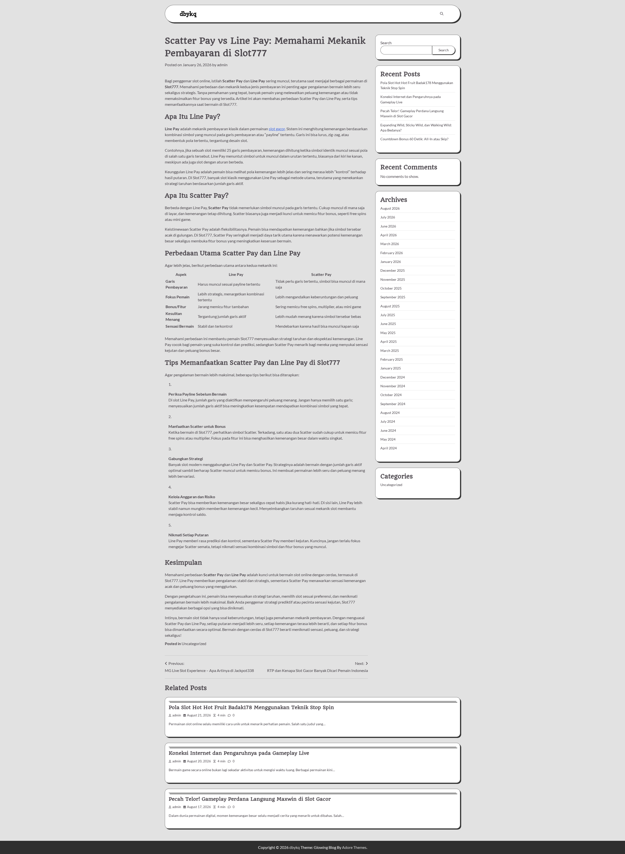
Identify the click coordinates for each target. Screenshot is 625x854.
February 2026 (391, 253)
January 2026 (390, 262)
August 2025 (390, 306)
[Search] (441, 13)
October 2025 (391, 288)
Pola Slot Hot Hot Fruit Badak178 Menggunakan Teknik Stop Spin (251, 707)
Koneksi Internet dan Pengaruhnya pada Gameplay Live (239, 753)
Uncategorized (194, 643)
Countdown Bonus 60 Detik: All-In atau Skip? (414, 139)
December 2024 (392, 377)
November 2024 (392, 386)
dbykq (188, 13)
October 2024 (391, 395)
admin (222, 64)
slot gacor (277, 128)
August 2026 (390, 208)
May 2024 (388, 439)
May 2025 (388, 333)
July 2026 (387, 217)
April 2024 (388, 448)
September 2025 (392, 297)
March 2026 (389, 244)
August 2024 (390, 413)
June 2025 (388, 324)
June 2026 (388, 226)
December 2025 (392, 271)
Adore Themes (354, 847)
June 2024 (388, 430)
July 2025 (387, 315)
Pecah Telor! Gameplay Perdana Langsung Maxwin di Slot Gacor (250, 799)
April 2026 (388, 235)
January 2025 (390, 368)
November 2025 (392, 279)
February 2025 (391, 359)
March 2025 (389, 350)
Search (386, 42)
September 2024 (392, 404)
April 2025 (388, 342)
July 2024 (387, 422)
